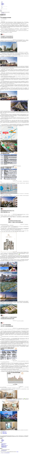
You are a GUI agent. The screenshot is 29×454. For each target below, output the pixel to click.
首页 (1, 2)
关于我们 (2, 439)
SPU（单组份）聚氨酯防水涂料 (4, 445)
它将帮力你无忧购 (4, 433)
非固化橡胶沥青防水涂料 (3, 447)
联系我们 (2, 441)
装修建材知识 (2, 3)
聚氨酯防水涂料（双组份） (4, 446)
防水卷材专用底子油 (3, 444)
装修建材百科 (2, 440)
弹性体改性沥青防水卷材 (3, 443)
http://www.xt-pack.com (3, 13)
